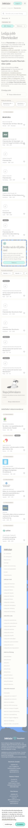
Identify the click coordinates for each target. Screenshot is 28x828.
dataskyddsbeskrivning (9, 819)
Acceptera (20, 824)
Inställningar (8, 824)
